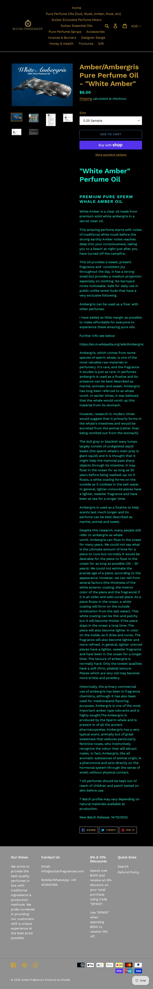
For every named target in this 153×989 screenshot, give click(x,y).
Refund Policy (128, 872)
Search (123, 866)
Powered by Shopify (57, 979)
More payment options (110, 154)
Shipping (85, 98)
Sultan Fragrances (33, 979)
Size (82, 113)
